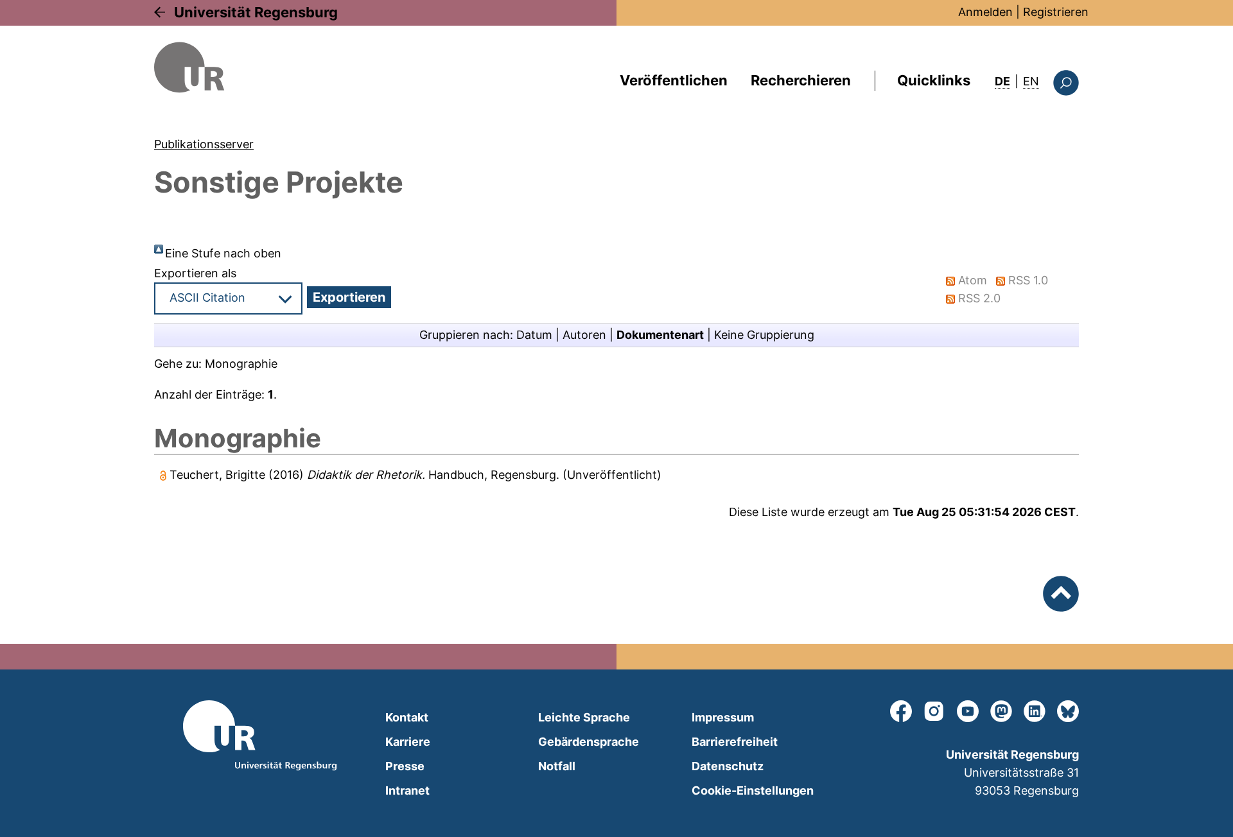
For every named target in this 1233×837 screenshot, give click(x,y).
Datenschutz (728, 766)
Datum (534, 334)
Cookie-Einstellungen (753, 790)
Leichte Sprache (584, 717)
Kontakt (406, 717)
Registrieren (1056, 12)
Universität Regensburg (256, 12)
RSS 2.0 (979, 298)
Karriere (407, 741)
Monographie (241, 363)
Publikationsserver (204, 144)
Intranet (407, 790)
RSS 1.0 (1028, 280)
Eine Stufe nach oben (223, 253)
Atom (972, 280)
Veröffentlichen (674, 80)
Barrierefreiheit (735, 741)
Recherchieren (801, 80)
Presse (404, 766)
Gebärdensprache (588, 741)
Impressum (723, 717)
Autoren (584, 334)
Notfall (556, 766)
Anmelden (985, 12)
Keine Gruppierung (764, 334)
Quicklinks (933, 80)
